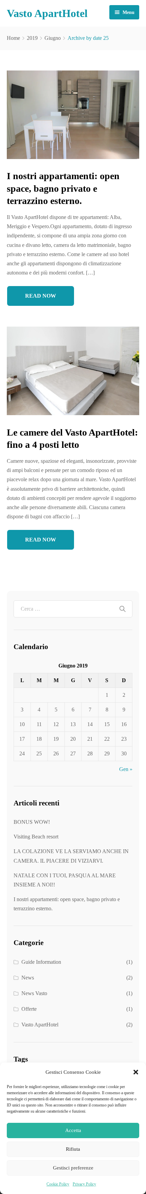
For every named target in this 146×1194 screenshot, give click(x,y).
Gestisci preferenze (73, 1168)
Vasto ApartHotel (39, 1024)
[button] (135, 1072)
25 (39, 753)
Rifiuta (73, 1149)
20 (73, 739)
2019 (32, 38)
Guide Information (41, 962)
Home (13, 38)
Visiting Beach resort (36, 836)
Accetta (73, 1130)
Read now (40, 296)
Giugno (52, 38)
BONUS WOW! (32, 822)
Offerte (29, 1009)
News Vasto (34, 993)
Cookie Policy (58, 1184)
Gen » (125, 769)
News (27, 977)
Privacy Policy (84, 1184)
